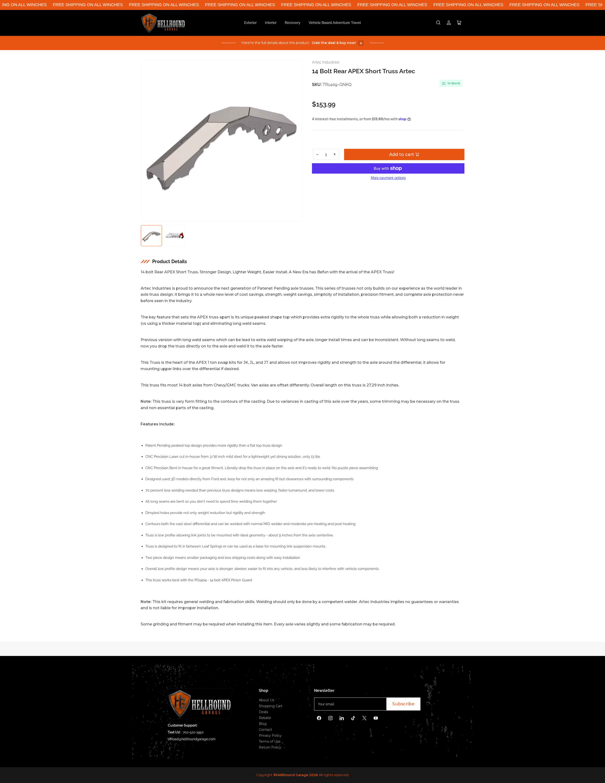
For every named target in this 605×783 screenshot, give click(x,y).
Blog (263, 724)
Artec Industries (325, 62)
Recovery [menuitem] (292, 23)
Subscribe (403, 703)
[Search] (438, 22)
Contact (265, 729)
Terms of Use (270, 741)
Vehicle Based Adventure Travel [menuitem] (335, 23)
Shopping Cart (270, 706)
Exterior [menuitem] (250, 23)
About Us (266, 700)
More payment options (388, 178)
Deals (263, 712)
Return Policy (270, 747)
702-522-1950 (193, 732)
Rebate (265, 718)
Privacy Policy (270, 735)
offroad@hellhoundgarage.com (192, 739)
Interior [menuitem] (271, 23)
